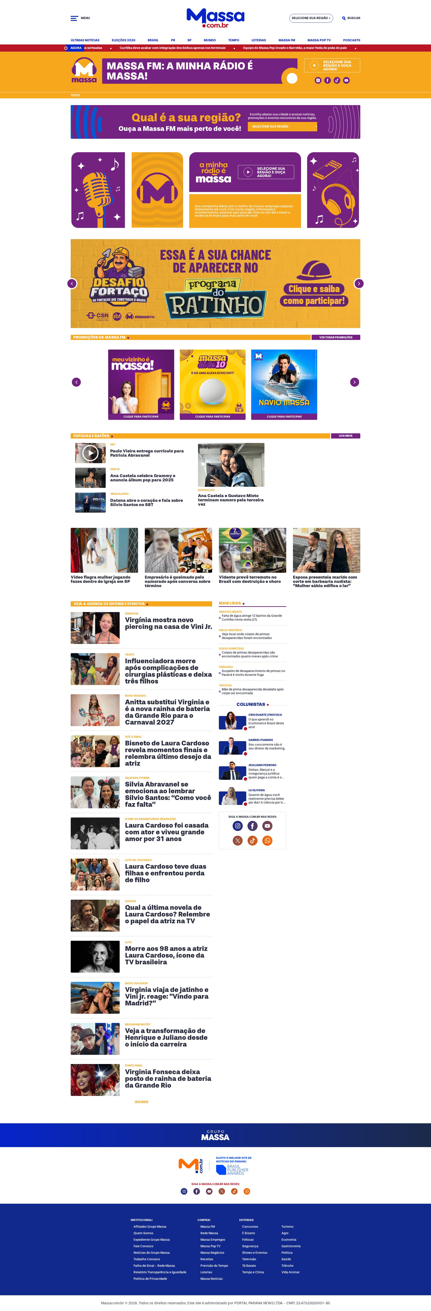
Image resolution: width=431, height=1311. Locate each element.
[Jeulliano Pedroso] (232, 770)
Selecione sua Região (310, 18)
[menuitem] (85, 40)
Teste (75, 95)
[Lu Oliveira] (232, 796)
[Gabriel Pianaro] (232, 745)
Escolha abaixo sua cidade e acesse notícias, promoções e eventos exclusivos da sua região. (282, 116)
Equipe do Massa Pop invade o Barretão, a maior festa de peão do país (235, 48)
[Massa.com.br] (215, 18)
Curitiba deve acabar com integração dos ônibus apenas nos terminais (113, 48)
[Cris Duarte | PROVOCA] (232, 720)
